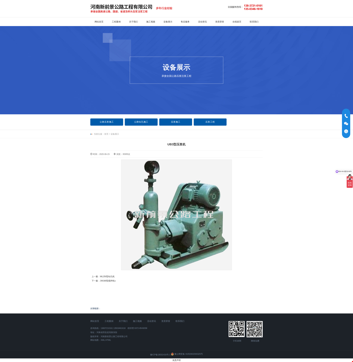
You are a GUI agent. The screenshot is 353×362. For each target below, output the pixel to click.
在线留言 (236, 22)
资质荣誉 (219, 22)
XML (103, 340)
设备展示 (168, 22)
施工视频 (150, 22)
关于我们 (133, 22)
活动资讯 (202, 22)
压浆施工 (175, 122)
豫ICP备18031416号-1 (160, 354)
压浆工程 (210, 122)
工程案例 (116, 22)
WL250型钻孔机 (107, 276)
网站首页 (99, 22)
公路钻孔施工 (141, 122)
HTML (108, 340)
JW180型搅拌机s (108, 281)
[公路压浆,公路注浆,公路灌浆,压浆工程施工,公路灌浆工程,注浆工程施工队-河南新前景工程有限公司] (134, 8)
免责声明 (176, 360)
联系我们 (254, 22)
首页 (106, 134)
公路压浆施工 (107, 122)
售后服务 (185, 22)
